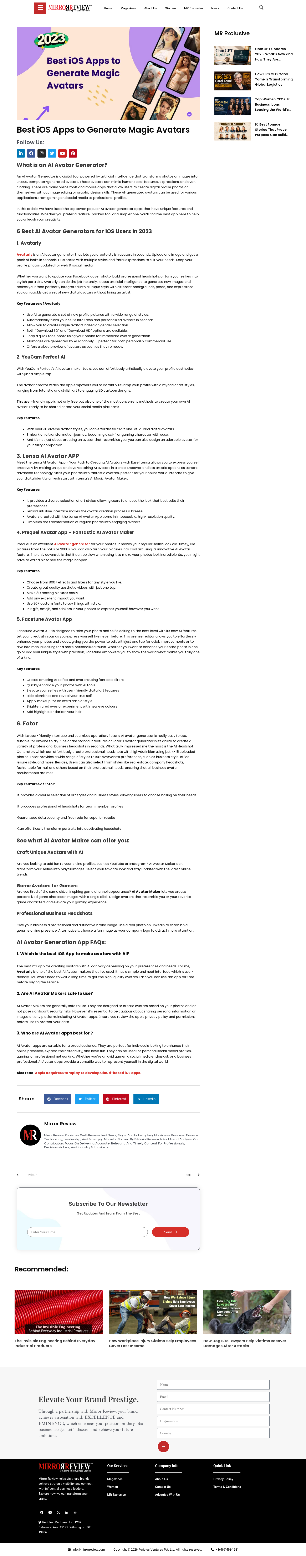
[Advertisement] (245, 207)
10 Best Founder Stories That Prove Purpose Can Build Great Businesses (271, 129)
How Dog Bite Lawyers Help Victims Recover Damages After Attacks (244, 1343)
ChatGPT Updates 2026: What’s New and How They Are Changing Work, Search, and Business (274, 54)
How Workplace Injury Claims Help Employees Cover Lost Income (152, 1343)
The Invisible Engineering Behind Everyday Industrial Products (55, 1343)
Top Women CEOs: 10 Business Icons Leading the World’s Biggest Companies (273, 104)
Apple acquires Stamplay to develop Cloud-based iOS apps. (88, 1072)
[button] (57, 1099)
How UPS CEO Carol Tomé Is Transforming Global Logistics (274, 79)
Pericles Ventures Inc (57, 1522)
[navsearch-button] (261, 8)
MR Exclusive (232, 33)
